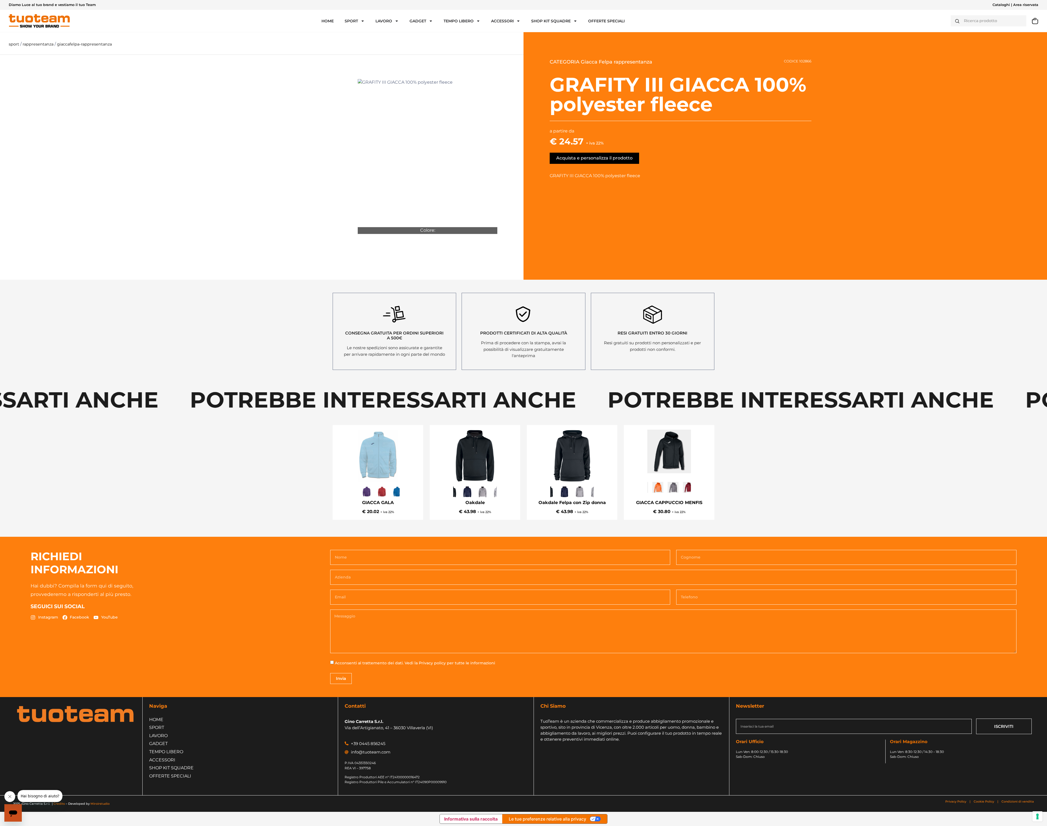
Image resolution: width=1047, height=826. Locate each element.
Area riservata (1025, 5)
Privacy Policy (956, 801)
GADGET (418, 21)
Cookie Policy (984, 801)
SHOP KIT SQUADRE (551, 21)
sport (14, 44)
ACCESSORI (502, 21)
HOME (327, 21)
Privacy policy (432, 663)
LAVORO (383, 21)
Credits (59, 804)
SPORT (351, 21)
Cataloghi (1001, 5)
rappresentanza (39, 44)
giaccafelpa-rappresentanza (84, 44)
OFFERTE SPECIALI (606, 21)
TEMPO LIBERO (459, 21)
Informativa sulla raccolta (471, 819)
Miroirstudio (100, 804)
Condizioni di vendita (1017, 801)
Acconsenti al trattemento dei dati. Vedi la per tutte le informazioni (415, 663)
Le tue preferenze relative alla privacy (547, 819)
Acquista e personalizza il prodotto (594, 158)
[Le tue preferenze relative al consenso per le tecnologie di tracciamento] (1037, 816)
